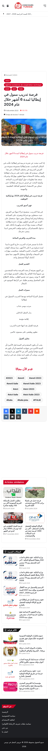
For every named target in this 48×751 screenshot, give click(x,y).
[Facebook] (6, 411)
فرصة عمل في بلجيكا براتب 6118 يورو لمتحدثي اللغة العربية (34, 502)
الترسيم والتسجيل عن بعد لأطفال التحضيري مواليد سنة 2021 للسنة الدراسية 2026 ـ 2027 (31, 590)
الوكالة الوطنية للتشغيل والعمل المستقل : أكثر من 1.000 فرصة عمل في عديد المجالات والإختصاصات (34, 531)
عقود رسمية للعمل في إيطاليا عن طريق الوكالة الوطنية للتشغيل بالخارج (31, 602)
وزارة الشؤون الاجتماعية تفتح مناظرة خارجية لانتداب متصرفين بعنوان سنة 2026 (31, 614)
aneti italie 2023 (33, 383)
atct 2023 (29, 389)
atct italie (13, 394)
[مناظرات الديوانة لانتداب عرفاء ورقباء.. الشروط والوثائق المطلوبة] (10, 651)
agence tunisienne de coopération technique (23, 85)
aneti (7, 89)
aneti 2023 (35, 378)
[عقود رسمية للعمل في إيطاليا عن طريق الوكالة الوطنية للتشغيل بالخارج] (10, 603)
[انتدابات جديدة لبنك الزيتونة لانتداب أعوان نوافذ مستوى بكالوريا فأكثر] (10, 663)
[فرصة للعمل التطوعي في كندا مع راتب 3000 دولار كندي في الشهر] (13, 518)
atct (14, 89)
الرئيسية (5, 712)
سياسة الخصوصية (8, 716)
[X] (12, 411)
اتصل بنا (5, 732)
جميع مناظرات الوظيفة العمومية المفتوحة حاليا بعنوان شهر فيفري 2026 (31, 638)
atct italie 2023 (32, 394)
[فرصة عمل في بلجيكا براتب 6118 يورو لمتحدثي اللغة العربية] (35, 492)
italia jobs (23, 400)
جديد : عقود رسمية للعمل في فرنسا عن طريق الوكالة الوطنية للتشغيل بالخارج (30, 673)
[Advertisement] (24, 43)
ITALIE (38, 400)
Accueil (9, 75)
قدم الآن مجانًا (24, 369)
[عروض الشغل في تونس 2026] (24, 5)
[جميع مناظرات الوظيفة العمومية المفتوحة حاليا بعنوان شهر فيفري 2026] (10, 639)
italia (10, 400)
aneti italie (13, 383)
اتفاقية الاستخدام (8, 720)
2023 (15, 75)
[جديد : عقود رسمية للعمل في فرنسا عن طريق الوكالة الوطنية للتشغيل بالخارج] (10, 674)
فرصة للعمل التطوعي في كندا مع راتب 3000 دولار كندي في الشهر (12, 528)
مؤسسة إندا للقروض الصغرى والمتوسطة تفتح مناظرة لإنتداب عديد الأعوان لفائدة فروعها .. (30, 686)
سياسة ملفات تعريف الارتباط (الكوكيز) (16, 724)
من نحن (5, 728)
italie (21, 89)
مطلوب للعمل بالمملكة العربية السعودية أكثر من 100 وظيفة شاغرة (12, 502)
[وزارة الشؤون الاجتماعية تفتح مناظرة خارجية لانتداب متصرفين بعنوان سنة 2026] (10, 615)
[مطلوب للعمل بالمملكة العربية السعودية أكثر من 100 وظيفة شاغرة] (13, 492)
